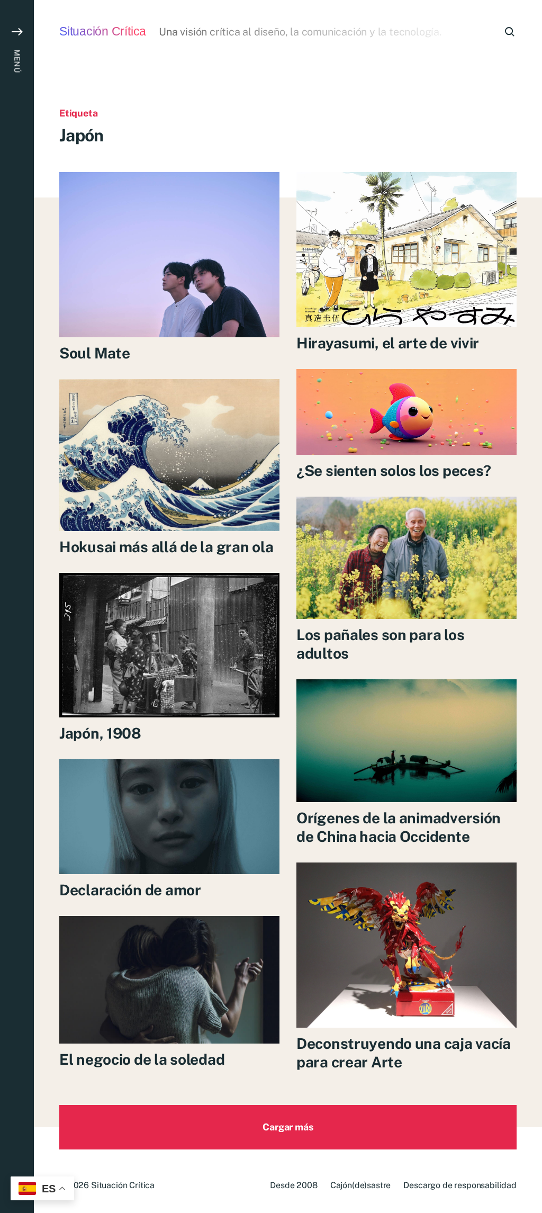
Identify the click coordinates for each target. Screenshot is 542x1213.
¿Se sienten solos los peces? (393, 470)
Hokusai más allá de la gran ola (166, 546)
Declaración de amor (130, 889)
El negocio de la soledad (141, 1059)
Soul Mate (94, 353)
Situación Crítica (102, 31)
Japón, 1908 (100, 733)
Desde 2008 (293, 1185)
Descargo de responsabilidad (460, 1185)
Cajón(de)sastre (360, 1185)
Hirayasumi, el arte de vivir (387, 343)
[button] (17, 606)
